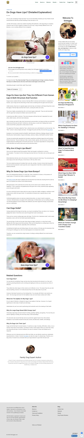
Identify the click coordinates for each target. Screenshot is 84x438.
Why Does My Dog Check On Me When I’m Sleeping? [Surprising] (67, 200)
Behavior (49, 2)
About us (42, 2)
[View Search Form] (76, 2)
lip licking (26, 336)
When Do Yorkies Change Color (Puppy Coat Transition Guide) (67, 224)
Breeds (59, 413)
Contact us (34, 411)
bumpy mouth (12, 179)
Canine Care (62, 2)
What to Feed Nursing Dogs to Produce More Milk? (66, 150)
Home (36, 2)
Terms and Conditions (37, 413)
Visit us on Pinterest (36, 425)
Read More (61, 107)
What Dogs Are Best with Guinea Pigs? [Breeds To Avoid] (67, 175)
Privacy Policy (35, 415)
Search (73, 54)
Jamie (9, 15)
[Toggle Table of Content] (19, 89)
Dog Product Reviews (63, 415)
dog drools (50, 129)
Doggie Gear (70, 2)
